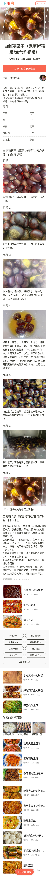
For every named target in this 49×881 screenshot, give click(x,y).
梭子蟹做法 (36, 635)
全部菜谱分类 (24, 662)
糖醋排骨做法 (36, 655)
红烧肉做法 (13, 648)
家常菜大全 (13, 642)
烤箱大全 (13, 635)
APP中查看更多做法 (24, 68)
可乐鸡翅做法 (36, 642)
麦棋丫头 (15, 78)
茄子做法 (36, 648)
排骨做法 (13, 655)
